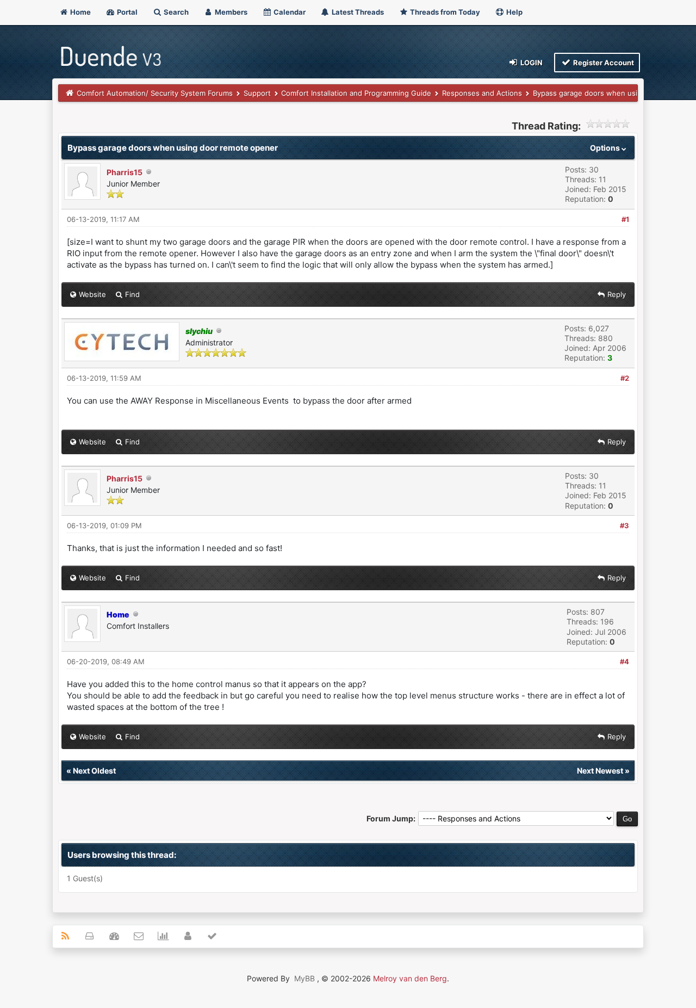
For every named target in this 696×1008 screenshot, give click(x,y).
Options (606, 147)
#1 (625, 219)
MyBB (304, 978)
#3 (624, 525)
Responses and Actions (482, 93)
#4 (624, 661)
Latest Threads (357, 12)
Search (175, 12)
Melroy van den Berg (410, 978)
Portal (126, 12)
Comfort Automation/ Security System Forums (155, 93)
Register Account (602, 62)
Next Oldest (94, 770)
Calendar (289, 12)
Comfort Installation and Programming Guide (356, 93)
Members (230, 12)
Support (257, 93)
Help (514, 12)
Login (531, 62)
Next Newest (600, 770)
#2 (624, 378)
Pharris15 (124, 172)
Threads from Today (444, 12)
